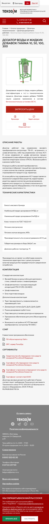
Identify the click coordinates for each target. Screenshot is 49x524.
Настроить (29, 519)
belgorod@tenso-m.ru (10, 472)
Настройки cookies (10, 483)
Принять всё (11, 519)
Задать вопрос (33, 119)
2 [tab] (27, 83)
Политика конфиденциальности (24, 429)
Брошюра (15, 119)
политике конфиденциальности (31, 504)
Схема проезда (9, 450)
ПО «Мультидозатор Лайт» (16, 339)
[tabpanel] (24, 71)
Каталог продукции (18, 28)
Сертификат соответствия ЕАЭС (18, 377)
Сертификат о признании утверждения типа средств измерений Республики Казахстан (26, 371)
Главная (5, 28)
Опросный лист (25, 127)
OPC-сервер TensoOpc (14, 344)
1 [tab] (22, 83)
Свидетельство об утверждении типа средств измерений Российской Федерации (23, 357)
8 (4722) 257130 (9, 465)
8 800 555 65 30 (25, 23)
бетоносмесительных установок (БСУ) (21, 102)
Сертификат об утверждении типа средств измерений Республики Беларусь (22, 364)
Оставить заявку (23, 413)
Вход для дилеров (10, 479)
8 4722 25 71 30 (25, 20)
